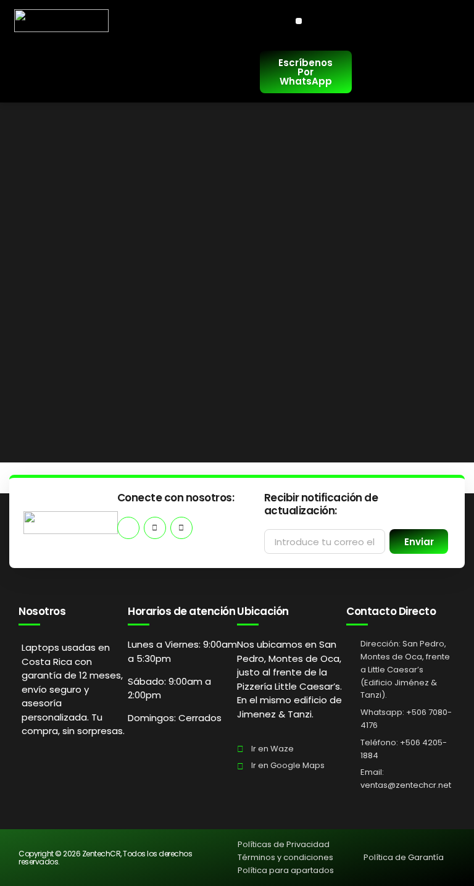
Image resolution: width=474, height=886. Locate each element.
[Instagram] (155, 528)
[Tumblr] (181, 528)
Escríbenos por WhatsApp (305, 72)
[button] (299, 21)
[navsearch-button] (29, 72)
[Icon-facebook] (128, 528)
